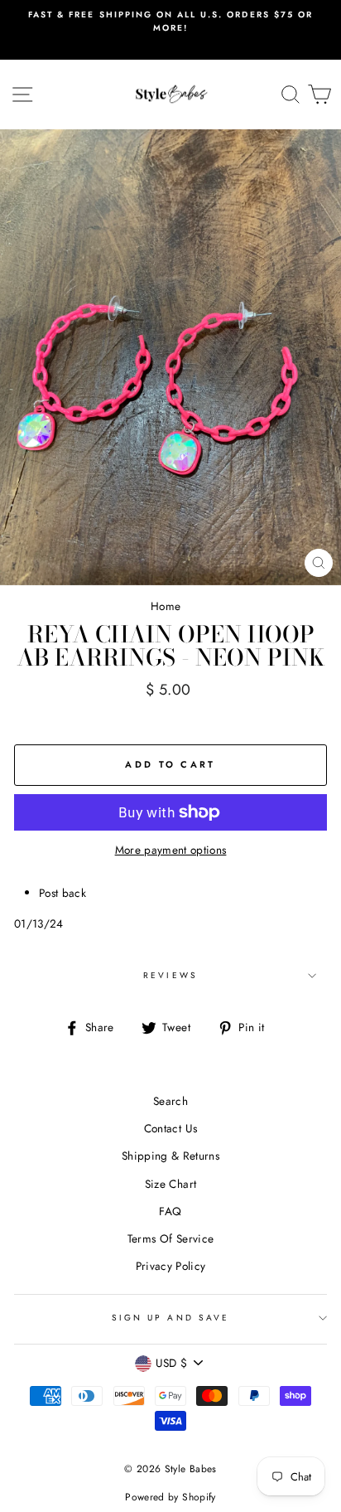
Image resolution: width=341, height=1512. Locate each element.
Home (165, 606)
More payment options (171, 849)
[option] (170, 22)
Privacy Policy (171, 1266)
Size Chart (170, 1183)
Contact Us (170, 1128)
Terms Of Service (170, 1238)
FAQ (170, 1211)
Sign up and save (170, 1317)
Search (170, 1101)
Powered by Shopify (170, 1497)
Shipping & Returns (170, 1155)
